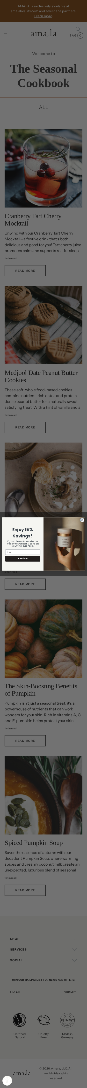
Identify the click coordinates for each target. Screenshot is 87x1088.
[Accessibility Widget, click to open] (7, 1081)
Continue (22, 558)
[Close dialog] (82, 520)
